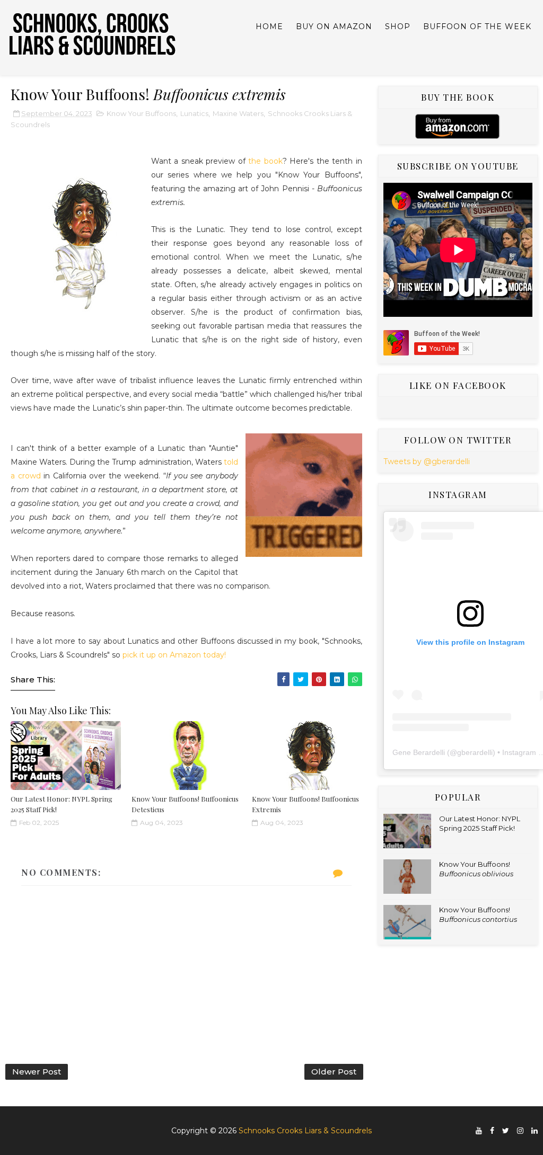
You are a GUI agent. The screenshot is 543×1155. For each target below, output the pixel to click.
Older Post (333, 1072)
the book (265, 161)
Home (269, 26)
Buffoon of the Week (477, 26)
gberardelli (475, 752)
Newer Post (36, 1072)
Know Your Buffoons (141, 113)
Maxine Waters (238, 113)
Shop (397, 26)
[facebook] (492, 1131)
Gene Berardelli (418, 752)
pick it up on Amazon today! (174, 655)
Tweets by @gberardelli (426, 461)
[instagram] (520, 1131)
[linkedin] (534, 1131)
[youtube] (479, 1131)
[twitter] (506, 1131)
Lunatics (194, 113)
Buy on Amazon (334, 26)
